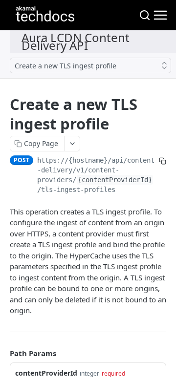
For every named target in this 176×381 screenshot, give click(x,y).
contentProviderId (46, 373)
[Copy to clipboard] (162, 161)
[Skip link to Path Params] (3, 353)
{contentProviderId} (115, 180)
